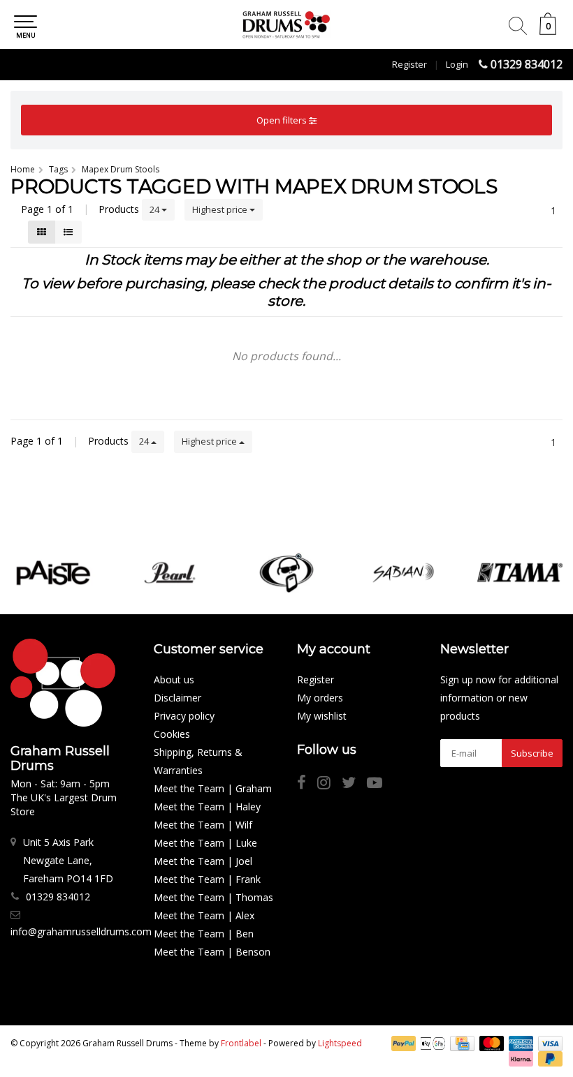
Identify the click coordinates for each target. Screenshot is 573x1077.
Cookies (172, 734)
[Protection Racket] (286, 572)
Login (457, 64)
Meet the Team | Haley (207, 806)
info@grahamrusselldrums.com (81, 931)
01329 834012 (527, 64)
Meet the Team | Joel (203, 861)
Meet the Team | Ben (204, 933)
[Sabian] (403, 572)
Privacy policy (184, 715)
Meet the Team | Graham (213, 788)
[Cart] (548, 31)
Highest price (220, 209)
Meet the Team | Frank (207, 879)
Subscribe (532, 753)
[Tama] (520, 572)
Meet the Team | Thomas (213, 897)
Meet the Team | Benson (212, 951)
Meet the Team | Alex (204, 915)
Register (409, 64)
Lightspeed (340, 1043)
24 (155, 209)
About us (174, 679)
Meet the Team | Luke (205, 842)
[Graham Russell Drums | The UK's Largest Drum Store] (286, 24)
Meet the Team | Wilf (203, 824)
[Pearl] (169, 572)
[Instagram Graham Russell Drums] (329, 784)
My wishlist (322, 715)
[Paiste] (53, 572)
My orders (320, 697)
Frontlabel (241, 1043)
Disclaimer (177, 697)
